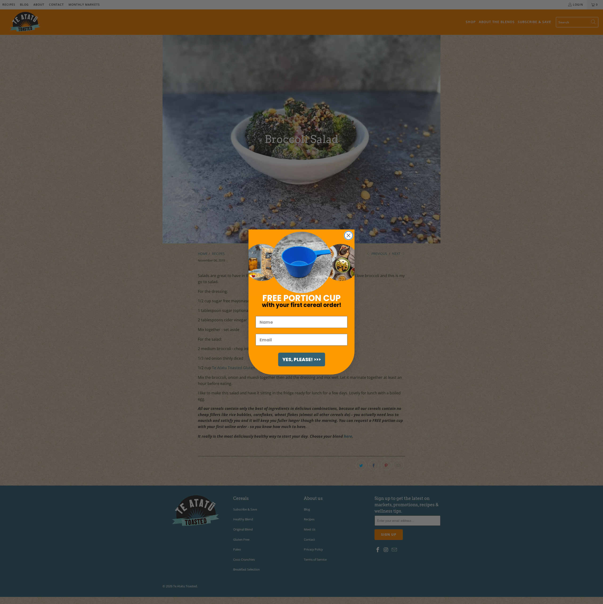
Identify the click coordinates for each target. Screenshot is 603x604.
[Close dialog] (348, 235)
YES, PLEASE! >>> (301, 359)
